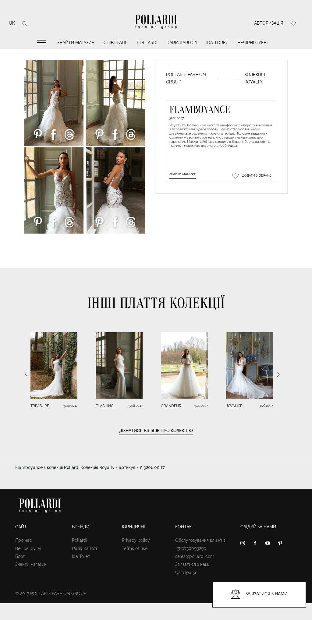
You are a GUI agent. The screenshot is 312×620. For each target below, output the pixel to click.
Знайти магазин (75, 42)
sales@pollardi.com (194, 556)
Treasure (39, 406)
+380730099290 (190, 548)
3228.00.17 (136, 405)
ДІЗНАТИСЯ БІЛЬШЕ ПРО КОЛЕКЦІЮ (156, 430)
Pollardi (147, 42)
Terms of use (134, 548)
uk (12, 23)
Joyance (234, 406)
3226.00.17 (266, 405)
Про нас (23, 540)
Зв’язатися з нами (192, 564)
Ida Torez (217, 42)
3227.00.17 (201, 405)
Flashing (105, 406)
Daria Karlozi (181, 42)
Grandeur (171, 406)
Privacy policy (136, 540)
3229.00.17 (70, 405)
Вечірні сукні (253, 42)
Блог (20, 556)
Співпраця (116, 42)
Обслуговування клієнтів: (200, 540)
